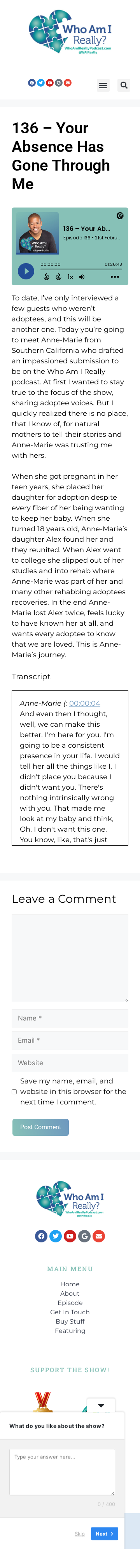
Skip (80, 1533)
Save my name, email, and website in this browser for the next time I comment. (73, 1091)
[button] (103, 85)
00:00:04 (84, 703)
